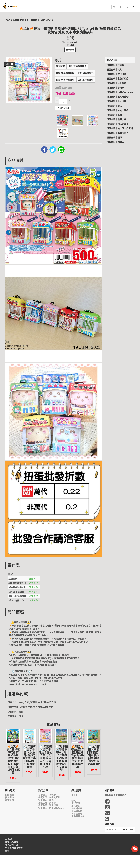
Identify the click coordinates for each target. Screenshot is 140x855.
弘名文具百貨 (12, 20)
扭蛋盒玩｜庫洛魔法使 (118, 97)
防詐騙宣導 (76, 813)
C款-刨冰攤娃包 (86, 73)
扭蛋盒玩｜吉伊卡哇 (116, 74)
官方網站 (9, 797)
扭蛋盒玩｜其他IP (28, 20)
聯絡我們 (9, 794)
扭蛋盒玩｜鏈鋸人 (115, 142)
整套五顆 (60, 66)
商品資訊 (70, 49)
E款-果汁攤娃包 (85, 80)
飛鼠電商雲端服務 (14, 847)
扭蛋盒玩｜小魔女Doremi (120, 92)
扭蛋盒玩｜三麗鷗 (115, 65)
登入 (73, 800)
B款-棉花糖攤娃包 (65, 73)
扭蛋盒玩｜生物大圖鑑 (118, 110)
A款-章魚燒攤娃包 (78, 66)
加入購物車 (64, 108)
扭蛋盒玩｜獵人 (114, 106)
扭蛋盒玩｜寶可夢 (115, 88)
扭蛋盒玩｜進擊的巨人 (118, 133)
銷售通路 (9, 800)
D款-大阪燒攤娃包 (65, 80)
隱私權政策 (76, 808)
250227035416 (45, 20)
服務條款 (75, 806)
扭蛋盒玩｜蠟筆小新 (116, 119)
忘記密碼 (75, 803)
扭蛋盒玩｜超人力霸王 (118, 124)
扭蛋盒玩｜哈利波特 (116, 83)
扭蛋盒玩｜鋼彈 (114, 138)
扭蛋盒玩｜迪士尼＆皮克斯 (120, 128)
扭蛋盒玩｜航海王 (115, 115)
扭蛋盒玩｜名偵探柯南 (118, 79)
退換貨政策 (76, 811)
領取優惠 (129, 829)
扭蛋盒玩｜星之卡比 (116, 101)
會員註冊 (75, 794)
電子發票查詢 (77, 816)
